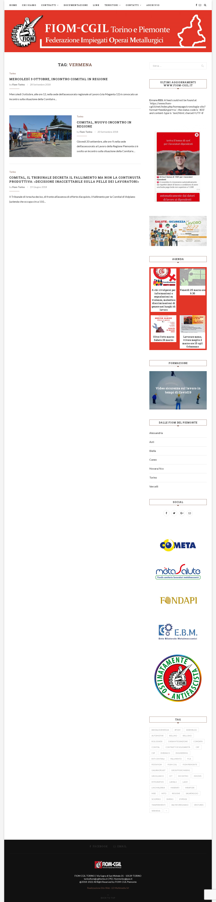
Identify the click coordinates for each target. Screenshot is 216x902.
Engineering (182, 753)
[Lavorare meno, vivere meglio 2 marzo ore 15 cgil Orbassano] (192, 323)
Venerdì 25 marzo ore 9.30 (192, 291)
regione (176, 793)
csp (153, 753)
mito (163, 793)
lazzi (185, 782)
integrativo (158, 782)
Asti (151, 441)
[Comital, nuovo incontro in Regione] (40, 136)
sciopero (156, 799)
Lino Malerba (158, 788)
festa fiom (157, 764)
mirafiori (189, 788)
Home (13, 5)
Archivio (152, 5)
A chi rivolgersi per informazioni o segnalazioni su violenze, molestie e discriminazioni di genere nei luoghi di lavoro (164, 300)
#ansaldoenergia (160, 730)
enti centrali (158, 759)
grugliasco (158, 776)
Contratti (48, 5)
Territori (111, 5)
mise (154, 793)
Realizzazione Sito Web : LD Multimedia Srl (108, 888)
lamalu (173, 782)
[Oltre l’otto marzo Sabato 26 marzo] (163, 323)
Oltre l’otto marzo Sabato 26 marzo (163, 338)
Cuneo (153, 459)
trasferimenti (159, 805)
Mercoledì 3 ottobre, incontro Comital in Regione (58, 79)
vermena (156, 811)
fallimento (176, 759)
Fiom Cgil (172, 764)
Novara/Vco (156, 468)
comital (156, 747)
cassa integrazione (178, 741)
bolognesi (157, 741)
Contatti (132, 5)
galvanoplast (159, 770)
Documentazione (76, 5)
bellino (173, 736)
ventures (198, 805)
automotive (158, 736)
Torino (12, 73)
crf (197, 747)
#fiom (177, 730)
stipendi (183, 799)
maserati (175, 788)
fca (189, 759)
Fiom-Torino (18, 84)
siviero (169, 799)
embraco (165, 753)
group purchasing (180, 770)
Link (96, 5)
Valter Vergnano (179, 805)
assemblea (191, 730)
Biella (152, 450)
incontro (183, 776)
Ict (170, 776)
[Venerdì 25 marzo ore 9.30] (192, 277)
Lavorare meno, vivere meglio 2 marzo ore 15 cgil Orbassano (192, 341)
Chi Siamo (29, 5)
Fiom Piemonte (190, 764)
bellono (187, 736)
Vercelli (153, 486)
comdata (197, 741)
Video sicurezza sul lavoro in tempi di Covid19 (178, 390)
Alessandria (156, 432)
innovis (197, 776)
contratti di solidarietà (178, 747)
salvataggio (192, 793)
